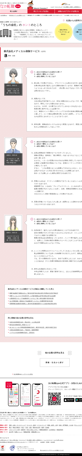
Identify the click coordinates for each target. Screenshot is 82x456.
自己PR (11, 432)
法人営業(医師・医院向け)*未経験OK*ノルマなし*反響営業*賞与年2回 (31, 301)
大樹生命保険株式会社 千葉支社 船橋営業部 (24, 330)
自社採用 (53, 442)
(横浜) (18, 427)
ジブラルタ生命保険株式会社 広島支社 (22, 332)
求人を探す (13, 11)
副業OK (23, 429)
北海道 (47, 427)
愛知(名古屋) (36, 427)
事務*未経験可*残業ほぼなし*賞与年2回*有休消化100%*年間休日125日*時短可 (34, 293)
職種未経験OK (44, 429)
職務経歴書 (27, 432)
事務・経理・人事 (52, 425)
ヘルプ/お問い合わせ (58, 440)
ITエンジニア (78, 425)
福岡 (42, 427)
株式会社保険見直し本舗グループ (20, 325)
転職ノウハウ (4, 432)
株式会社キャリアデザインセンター (16, 442)
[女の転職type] (3, 442)
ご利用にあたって (4, 440)
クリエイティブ (41, 425)
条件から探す (4, 429)
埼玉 (22, 427)
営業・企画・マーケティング (17, 425)
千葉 (26, 427)
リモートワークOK (14, 429)
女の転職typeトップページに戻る (23, 374)
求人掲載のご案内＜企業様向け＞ (72, 7)
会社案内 (42, 442)
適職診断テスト (35, 432)
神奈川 (15, 427)
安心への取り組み (14, 440)
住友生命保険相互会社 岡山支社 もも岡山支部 (25, 322)
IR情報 (47, 442)
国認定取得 (60, 429)
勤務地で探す (4, 427)
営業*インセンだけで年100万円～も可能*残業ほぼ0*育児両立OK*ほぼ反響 (33, 296)
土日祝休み (52, 429)
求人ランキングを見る (41, 11)
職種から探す (4, 425)
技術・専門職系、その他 (66, 425)
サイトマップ (58, 7)
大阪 (30, 427)
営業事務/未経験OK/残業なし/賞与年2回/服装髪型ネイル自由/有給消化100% (33, 303)
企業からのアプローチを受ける (68, 11)
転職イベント (18, 432)
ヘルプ (52, 7)
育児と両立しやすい (32, 429)
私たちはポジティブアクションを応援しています (52, 450)
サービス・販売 (31, 425)
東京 (10, 427)
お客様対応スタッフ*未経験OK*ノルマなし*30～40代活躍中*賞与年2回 (31, 298)
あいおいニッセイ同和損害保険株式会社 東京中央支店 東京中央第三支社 (33, 327)
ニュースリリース (48, 440)
